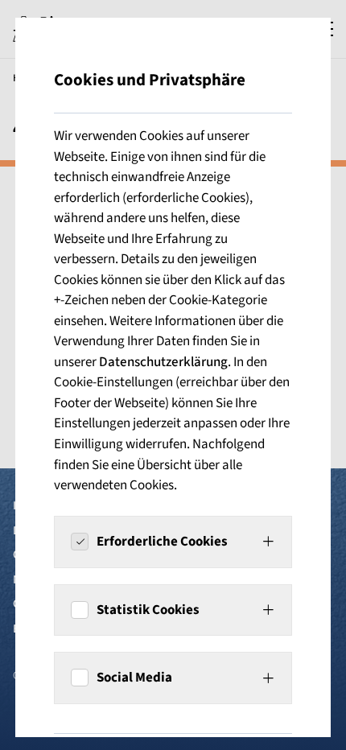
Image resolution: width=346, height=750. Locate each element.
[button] (173, 542)
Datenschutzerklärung (163, 362)
